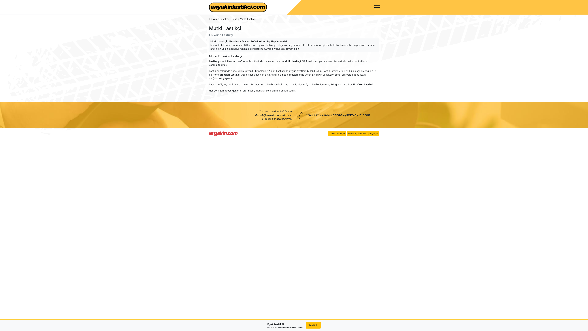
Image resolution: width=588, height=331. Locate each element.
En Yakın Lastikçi (219, 19)
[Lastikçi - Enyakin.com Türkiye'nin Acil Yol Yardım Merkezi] (223, 133)
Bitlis (235, 19)
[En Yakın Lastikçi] (238, 7)
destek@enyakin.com (351, 115)
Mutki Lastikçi (248, 19)
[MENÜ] (377, 7)
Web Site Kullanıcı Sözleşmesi (363, 133)
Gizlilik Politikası (337, 133)
